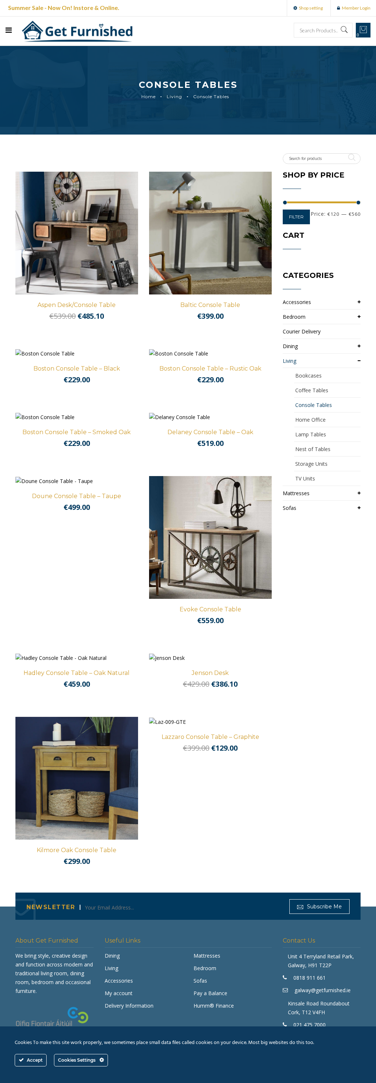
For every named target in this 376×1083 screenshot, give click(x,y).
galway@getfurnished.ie (322, 990)
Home (148, 96)
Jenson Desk (210, 672)
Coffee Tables (311, 390)
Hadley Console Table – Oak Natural (77, 672)
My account (119, 993)
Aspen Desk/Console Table (76, 304)
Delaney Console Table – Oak (210, 432)
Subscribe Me (324, 906)
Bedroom (294, 316)
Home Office (310, 419)
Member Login (356, 8)
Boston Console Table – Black (76, 368)
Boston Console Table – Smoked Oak (76, 432)
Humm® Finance (214, 1005)
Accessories (297, 302)
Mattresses (296, 493)
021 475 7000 (309, 1024)
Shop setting (311, 8)
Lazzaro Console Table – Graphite (210, 736)
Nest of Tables (312, 449)
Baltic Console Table (210, 304)
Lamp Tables (310, 434)
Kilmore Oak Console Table (76, 850)
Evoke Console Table (210, 609)
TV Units (305, 478)
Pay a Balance (210, 993)
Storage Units (311, 463)
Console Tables (313, 404)
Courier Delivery (302, 331)
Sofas (289, 507)
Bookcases (308, 375)
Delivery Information (129, 1005)
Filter (296, 216)
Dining (290, 346)
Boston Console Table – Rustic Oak (210, 368)
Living (174, 96)
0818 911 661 (309, 977)
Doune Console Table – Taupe (76, 496)
